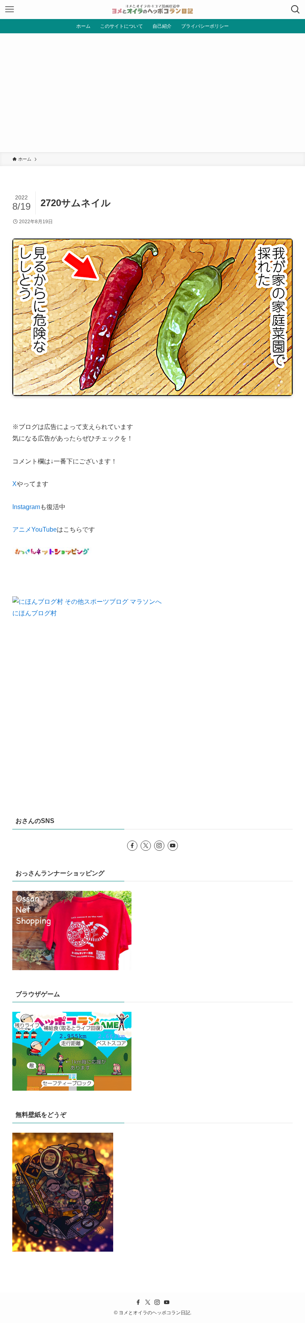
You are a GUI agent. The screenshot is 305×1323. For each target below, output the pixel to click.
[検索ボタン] (295, 9)
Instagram (26, 507)
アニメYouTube (34, 529)
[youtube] (173, 846)
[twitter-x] (146, 846)
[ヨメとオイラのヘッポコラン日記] (152, 9)
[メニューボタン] (9, 9)
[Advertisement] (152, 92)
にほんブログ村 (34, 613)
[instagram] (159, 846)
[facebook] (132, 846)
